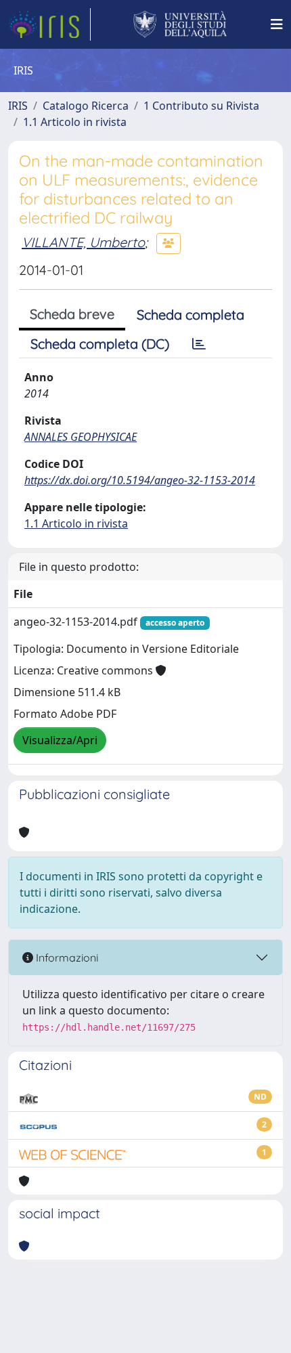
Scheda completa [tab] (190, 314)
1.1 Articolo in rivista (75, 121)
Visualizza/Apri (59, 740)
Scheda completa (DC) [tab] (99, 343)
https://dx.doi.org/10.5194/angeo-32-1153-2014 (139, 480)
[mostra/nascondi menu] (277, 24)
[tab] (199, 344)
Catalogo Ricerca (86, 105)
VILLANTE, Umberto (83, 242)
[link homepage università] (180, 24)
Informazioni (65, 957)
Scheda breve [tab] (72, 313)
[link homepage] (49, 24)
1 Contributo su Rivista (201, 105)
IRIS (18, 105)
